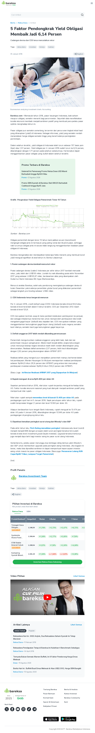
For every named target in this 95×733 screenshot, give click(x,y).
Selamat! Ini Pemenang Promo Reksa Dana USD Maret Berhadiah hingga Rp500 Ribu (44, 172)
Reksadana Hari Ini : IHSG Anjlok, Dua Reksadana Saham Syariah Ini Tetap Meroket (44, 637)
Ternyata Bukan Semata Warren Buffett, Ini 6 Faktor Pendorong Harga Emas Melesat (45, 658)
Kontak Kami (48, 698)
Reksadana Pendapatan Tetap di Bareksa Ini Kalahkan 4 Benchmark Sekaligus (46, 648)
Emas (15, 663)
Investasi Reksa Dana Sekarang (47, 562)
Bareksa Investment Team (33, 476)
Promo (24, 177)
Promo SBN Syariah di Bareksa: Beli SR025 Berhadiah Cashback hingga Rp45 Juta (44, 184)
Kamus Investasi (70, 694)
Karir (66, 702)
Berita (12, 23)
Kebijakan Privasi (50, 706)
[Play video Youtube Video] (47, 597)
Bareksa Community (72, 698)
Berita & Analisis (71, 689)
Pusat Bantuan (49, 694)
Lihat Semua (79, 576)
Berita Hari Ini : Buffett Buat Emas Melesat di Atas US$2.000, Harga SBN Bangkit (47, 668)
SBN (28, 511)
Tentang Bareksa (50, 689)
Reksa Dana (22, 23)
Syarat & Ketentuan (51, 702)
